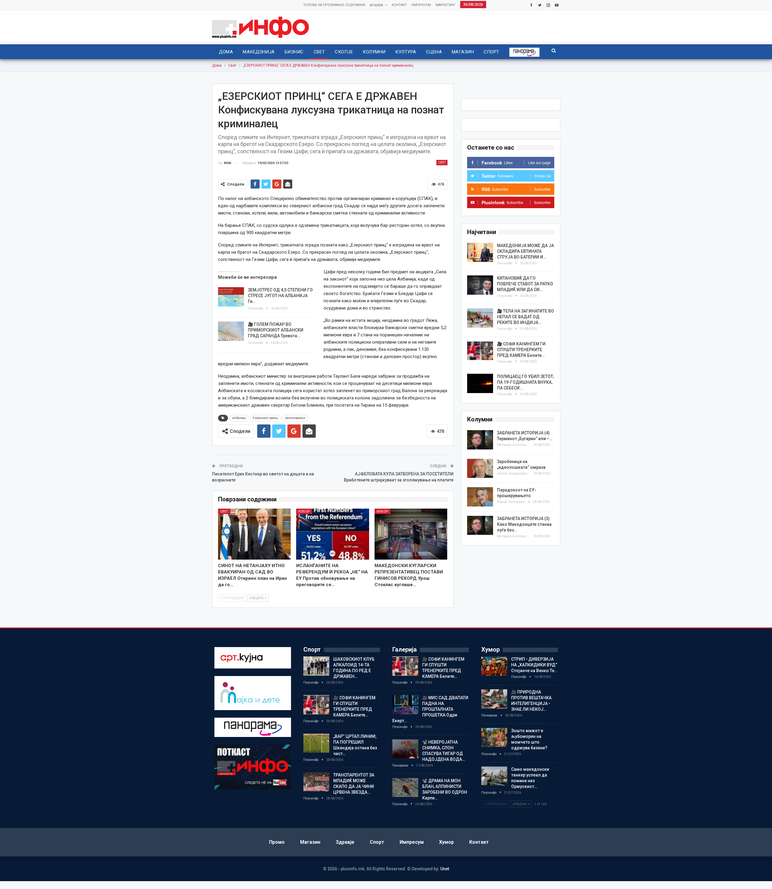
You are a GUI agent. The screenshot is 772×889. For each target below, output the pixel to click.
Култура (405, 52)
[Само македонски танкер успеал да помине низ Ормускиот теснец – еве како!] (494, 776)
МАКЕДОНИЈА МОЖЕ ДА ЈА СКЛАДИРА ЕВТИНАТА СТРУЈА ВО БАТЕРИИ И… (525, 251)
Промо (277, 842)
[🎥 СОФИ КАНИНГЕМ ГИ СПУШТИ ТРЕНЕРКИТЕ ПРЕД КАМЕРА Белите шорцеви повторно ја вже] (480, 350)
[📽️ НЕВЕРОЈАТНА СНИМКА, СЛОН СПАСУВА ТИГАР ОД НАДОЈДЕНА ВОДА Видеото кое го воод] (405, 749)
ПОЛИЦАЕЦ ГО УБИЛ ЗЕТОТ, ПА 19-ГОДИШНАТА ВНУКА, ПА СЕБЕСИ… (525, 382)
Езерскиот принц (265, 418)
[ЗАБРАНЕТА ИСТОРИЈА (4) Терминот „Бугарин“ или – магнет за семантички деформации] (480, 439)
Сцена (434, 52)
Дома (226, 52)
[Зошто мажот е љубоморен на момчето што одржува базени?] (494, 737)
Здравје (345, 842)
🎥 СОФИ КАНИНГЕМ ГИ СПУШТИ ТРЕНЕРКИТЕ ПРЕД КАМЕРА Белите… (521, 349)
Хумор (446, 842)
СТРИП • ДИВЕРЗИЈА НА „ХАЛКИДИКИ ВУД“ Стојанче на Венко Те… (534, 665)
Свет (319, 52)
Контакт (399, 5)
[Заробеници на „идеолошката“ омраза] (480, 468)
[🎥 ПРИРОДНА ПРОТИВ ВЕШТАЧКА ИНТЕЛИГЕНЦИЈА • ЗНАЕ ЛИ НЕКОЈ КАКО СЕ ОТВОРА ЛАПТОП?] (494, 699)
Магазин (463, 52)
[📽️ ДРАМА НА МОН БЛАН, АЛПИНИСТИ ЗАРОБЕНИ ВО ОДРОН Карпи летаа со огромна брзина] (405, 787)
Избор (304, 511)
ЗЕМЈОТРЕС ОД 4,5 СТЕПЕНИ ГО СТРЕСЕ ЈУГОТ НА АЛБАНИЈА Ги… (280, 295)
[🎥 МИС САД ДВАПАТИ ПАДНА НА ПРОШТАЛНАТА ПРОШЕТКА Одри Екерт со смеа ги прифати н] (405, 704)
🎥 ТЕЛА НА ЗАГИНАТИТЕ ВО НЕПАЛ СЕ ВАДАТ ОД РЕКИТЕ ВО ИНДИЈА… (525, 317)
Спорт (491, 52)
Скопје (344, 52)
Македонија (259, 52)
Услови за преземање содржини (334, 5)
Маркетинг (445, 5)
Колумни (374, 52)
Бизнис (294, 52)
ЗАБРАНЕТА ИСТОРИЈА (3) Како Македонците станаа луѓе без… (524, 524)
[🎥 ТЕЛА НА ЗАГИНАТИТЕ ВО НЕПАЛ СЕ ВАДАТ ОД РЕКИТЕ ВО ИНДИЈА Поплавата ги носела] (480, 318)
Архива (376, 5)
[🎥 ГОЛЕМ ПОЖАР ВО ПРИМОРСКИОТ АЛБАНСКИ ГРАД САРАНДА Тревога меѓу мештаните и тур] (231, 331)
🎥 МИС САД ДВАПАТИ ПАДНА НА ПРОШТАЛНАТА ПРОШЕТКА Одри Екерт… (430, 709)
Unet (444, 868)
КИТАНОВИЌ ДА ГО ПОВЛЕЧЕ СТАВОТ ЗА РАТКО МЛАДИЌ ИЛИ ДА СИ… (525, 284)
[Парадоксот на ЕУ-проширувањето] (480, 496)
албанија (239, 418)
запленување (295, 418)
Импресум (421, 5)
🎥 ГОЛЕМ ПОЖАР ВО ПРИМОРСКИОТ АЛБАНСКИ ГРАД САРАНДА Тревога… (275, 330)
